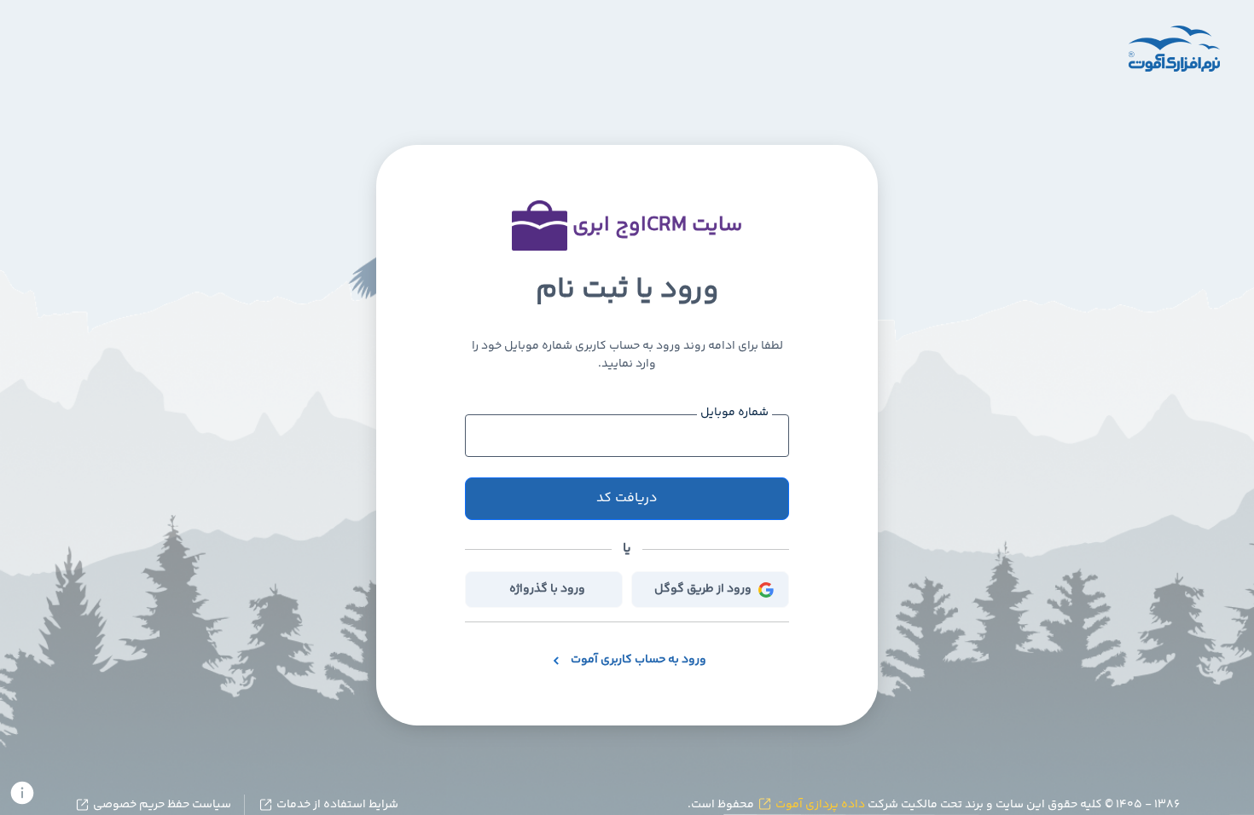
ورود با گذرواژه (547, 589)
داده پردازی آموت (819, 804)
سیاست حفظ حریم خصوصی (160, 804)
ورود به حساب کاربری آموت (638, 659)
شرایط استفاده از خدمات (336, 804)
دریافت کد (627, 498)
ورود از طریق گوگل (703, 589)
